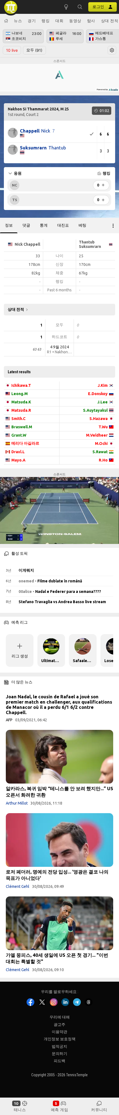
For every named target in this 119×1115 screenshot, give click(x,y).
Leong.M (19, 393)
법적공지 (59, 1046)
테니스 (20, 1109)
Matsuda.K (21, 402)
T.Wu (103, 427)
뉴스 (18, 20)
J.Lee (102, 402)
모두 (34, 50)
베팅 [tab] (82, 225)
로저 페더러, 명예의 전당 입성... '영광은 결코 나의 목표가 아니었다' (57, 875)
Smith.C (18, 418)
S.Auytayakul (95, 410)
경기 (32, 20)
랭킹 (46, 20)
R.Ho (103, 460)
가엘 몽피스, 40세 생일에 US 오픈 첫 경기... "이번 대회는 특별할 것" (57, 958)
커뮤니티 (99, 1109)
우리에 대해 (60, 1017)
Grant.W (18, 435)
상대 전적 (109, 20)
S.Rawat (100, 452)
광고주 (59, 1024)
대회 (59, 20)
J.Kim (103, 385)
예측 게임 (59, 1109)
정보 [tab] (9, 225)
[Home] (6, 21)
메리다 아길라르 (25, 443)
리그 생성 (20, 656)
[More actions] (113, 225)
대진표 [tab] (63, 225)
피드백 (59, 1061)
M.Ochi (101, 443)
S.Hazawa (98, 418)
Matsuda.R (21, 410)
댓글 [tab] (26, 225)
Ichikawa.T (21, 385)
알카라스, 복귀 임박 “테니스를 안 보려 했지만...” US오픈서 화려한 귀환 (59, 791)
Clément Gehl (17, 886)
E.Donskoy (98, 393)
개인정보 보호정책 (60, 1039)
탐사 (91, 20)
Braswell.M (21, 427)
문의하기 (59, 1053)
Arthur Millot (17, 803)
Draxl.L (18, 452)
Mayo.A (18, 460)
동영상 (75, 20)
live (12, 50)
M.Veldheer (97, 435)
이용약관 (59, 1032)
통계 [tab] (44, 225)
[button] (80, 7)
